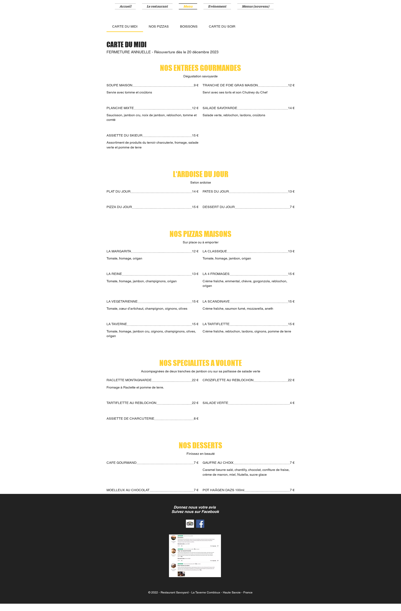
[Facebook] (200, 524)
